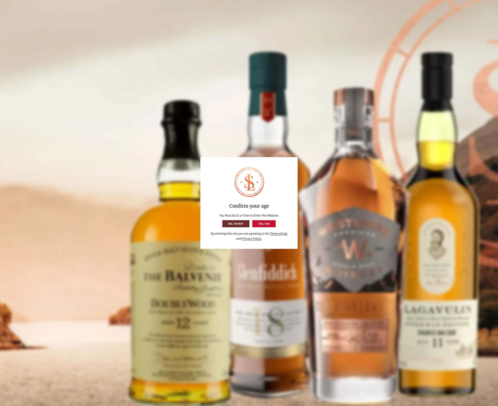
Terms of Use (278, 233)
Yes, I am (264, 223)
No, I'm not (235, 223)
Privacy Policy (251, 238)
